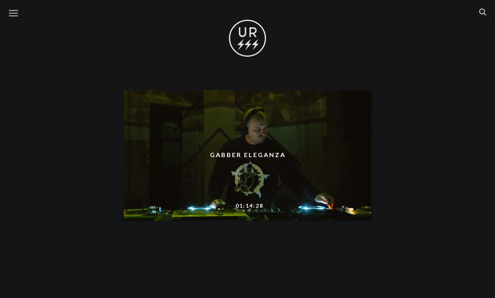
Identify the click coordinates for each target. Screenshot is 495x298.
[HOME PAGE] (247, 39)
